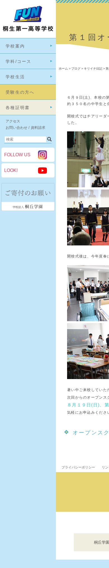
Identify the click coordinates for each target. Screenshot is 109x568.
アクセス (13, 121)
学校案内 (15, 46)
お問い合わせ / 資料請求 (25, 127)
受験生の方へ (20, 92)
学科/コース (19, 61)
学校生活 (15, 76)
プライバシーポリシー (78, 467)
